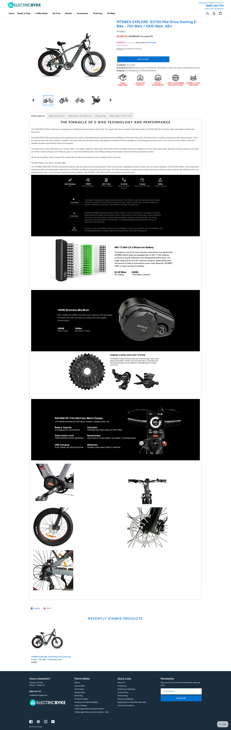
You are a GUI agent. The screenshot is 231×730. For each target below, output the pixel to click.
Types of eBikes (80, 705)
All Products (79, 689)
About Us (121, 683)
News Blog (78, 696)
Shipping (120, 49)
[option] (48, 100)
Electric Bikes (79, 686)
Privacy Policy (123, 692)
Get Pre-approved (122, 45)
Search (77, 683)
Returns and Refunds (126, 699)
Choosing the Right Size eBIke (86, 702)
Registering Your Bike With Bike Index (132, 702)
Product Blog (79, 692)
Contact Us (122, 686)
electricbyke (38, 727)
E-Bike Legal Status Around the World (89, 709)
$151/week (152, 42)
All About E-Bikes (81, 699)
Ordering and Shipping (126, 689)
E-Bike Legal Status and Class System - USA (91, 712)
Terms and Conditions (126, 705)
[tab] (38, 116)
